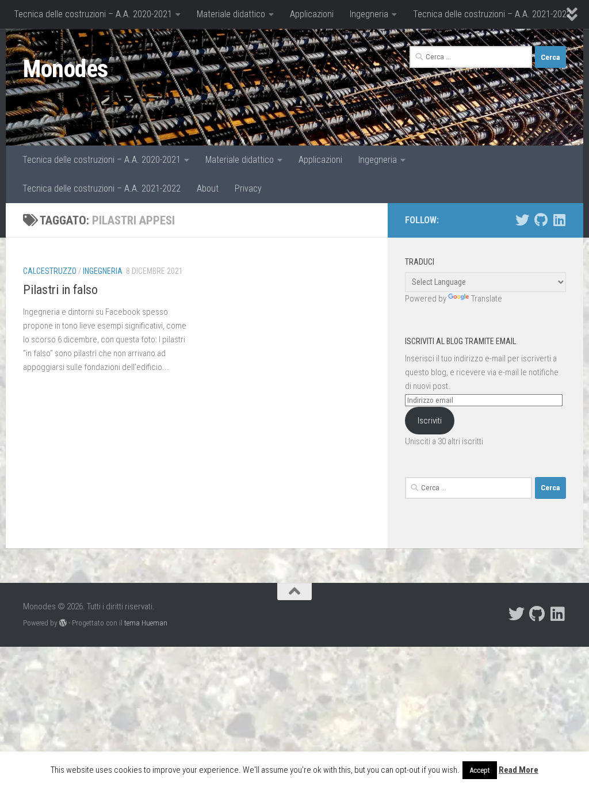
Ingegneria (369, 14)
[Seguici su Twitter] (522, 220)
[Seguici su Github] (541, 220)
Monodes (65, 69)
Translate (486, 298)
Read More (518, 770)
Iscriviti (430, 420)
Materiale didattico (231, 14)
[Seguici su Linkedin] (559, 220)
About (208, 188)
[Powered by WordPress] (63, 623)
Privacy (248, 188)
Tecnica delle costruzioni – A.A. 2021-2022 (492, 14)
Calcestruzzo (50, 271)
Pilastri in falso (60, 290)
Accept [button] (479, 770)
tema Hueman (145, 623)
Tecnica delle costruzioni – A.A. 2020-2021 (93, 14)
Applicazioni (312, 14)
